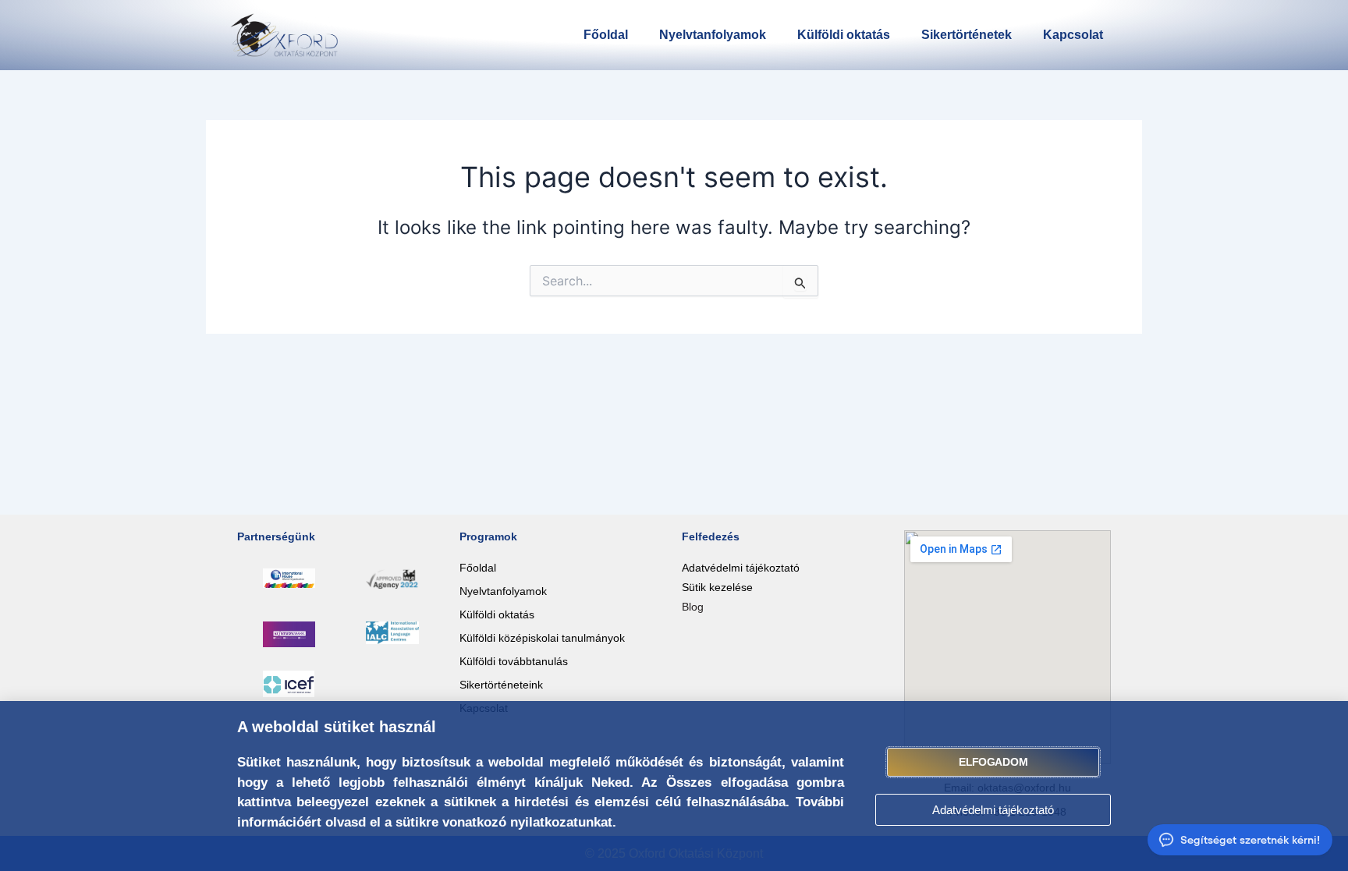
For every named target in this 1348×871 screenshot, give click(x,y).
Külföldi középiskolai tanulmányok (542, 638)
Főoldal (606, 34)
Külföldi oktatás (843, 34)
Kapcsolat (1073, 34)
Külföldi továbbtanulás (513, 661)
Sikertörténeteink (501, 684)
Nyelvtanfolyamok (712, 34)
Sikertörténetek (966, 34)
